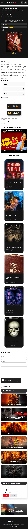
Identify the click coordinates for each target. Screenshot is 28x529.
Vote (6, 495)
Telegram (11, 122)
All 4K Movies (17, 10)
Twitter (17, 526)
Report (24, 118)
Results (13, 495)
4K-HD (9, 3)
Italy (7, 14)
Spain (10, 14)
